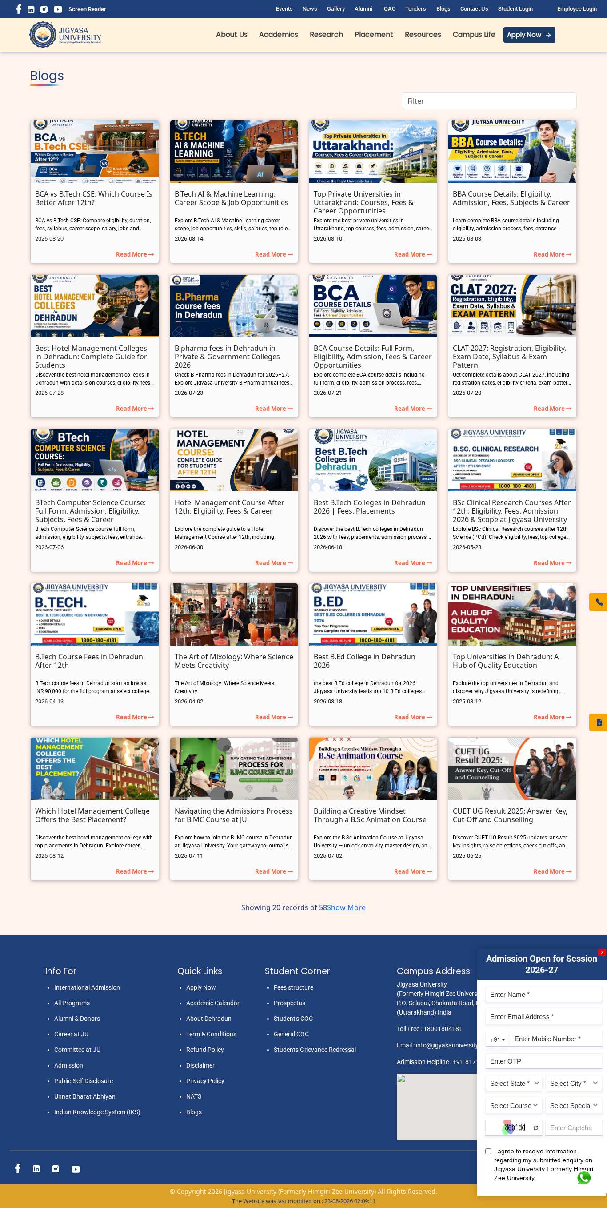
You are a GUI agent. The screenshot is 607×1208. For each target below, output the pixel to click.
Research (326, 34)
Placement (374, 34)
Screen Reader (87, 9)
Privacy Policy (205, 1080)
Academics (278, 34)
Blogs (443, 8)
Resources (423, 34)
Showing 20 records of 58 (284, 907)
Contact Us (474, 8)
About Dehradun (209, 1018)
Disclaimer (200, 1065)
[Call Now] (598, 602)
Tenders (415, 8)
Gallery (336, 8)
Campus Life (474, 34)
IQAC (388, 8)
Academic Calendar (213, 1003)
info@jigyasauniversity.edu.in (456, 1045)
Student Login (515, 8)
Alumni (363, 8)
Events (284, 8)
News (310, 8)
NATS (193, 1096)
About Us (232, 34)
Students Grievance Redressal (315, 1049)
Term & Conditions (211, 1034)
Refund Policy (205, 1049)
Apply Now (524, 34)
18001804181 (443, 1028)
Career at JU (71, 1034)
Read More (132, 254)
